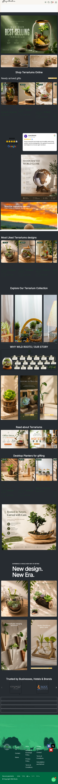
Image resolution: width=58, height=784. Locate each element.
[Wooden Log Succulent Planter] (44, 469)
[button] (2, 61)
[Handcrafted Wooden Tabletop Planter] (26, 469)
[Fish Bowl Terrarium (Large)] (27, 251)
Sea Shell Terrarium (26, 107)
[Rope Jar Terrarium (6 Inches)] (9, 251)
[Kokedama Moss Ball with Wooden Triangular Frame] (9, 469)
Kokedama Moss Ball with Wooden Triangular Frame (9, 485)
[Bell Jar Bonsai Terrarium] (9, 93)
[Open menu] (45, 2)
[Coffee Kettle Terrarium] (44, 93)
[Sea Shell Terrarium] (27, 93)
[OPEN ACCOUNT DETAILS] (56, 2)
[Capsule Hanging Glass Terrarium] (44, 251)
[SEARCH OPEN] (49, 2)
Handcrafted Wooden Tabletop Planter (25, 485)
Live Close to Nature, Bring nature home (20, 208)
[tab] (48, 196)
